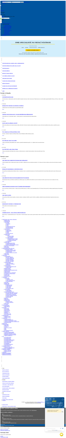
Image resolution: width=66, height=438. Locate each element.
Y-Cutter (7, 232)
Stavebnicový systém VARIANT (9, 245)
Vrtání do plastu (6, 254)
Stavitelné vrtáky (6, 283)
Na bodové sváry (6, 274)
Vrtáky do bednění (7, 289)
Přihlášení (3, 1)
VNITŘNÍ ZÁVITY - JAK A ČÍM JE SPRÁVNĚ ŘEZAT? (14, 212)
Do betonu (7, 235)
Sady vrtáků (6, 304)
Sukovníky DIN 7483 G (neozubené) (12, 292)
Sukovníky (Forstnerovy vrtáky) (9, 291)
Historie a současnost (5, 369)
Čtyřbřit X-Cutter (8, 230)
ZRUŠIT (1, 436)
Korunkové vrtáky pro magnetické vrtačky (10, 270)
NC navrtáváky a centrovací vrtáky (9, 273)
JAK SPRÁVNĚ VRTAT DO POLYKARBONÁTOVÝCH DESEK (15, 177)
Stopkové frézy (4, 323)
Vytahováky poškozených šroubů (9, 347)
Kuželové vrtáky (8, 267)
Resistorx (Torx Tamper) (8, 327)
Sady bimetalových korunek (8, 340)
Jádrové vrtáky (6, 246)
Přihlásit (22, 2)
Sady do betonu (6, 247)
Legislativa (4, 400)
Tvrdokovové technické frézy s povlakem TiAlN (11, 321)
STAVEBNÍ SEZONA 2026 (7, 97)
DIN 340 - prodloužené (9, 259)
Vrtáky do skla (6, 253)
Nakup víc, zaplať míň (7, 350)
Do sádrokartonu (8, 241)
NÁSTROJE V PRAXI (6, 34)
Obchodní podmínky (7, 33)
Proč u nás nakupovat (5, 371)
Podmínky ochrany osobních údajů (7, 399)
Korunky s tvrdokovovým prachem (11, 252)
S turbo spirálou (8, 286)
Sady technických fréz (7, 322)
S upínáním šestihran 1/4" (10, 258)
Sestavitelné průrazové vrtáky (10, 243)
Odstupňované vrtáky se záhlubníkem (10, 272)
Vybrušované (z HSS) (9, 279)
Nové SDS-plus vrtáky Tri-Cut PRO (9, 140)
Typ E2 (7, 225)
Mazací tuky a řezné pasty (8, 346)
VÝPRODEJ (4, 352)
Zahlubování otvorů (5, 315)
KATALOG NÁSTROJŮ (6, 23)
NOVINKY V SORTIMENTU (7, 348)
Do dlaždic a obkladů (9, 237)
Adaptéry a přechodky (5, 331)
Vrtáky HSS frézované (9, 263)
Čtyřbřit (7, 224)
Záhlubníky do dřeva (7, 317)
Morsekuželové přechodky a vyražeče (10, 333)
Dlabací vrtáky (6, 298)
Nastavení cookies (5, 404)
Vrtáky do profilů (7, 271)
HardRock (7, 231)
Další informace (34, 410)
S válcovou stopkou (7, 256)
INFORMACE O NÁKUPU (6, 27)
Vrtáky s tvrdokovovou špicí (10, 280)
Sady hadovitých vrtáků (9, 288)
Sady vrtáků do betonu (7, 337)
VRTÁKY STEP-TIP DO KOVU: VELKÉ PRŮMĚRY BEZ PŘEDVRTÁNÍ (17, 114)
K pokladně (2, 16)
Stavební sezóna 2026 (7, 351)
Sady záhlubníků (6, 343)
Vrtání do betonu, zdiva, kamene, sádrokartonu (9, 219)
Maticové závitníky (7, 310)
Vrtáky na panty (6, 303)
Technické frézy (4, 318)
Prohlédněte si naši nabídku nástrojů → (33, 50)
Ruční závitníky (6, 308)
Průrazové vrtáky (6, 242)
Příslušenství (8, 264)
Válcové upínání (8, 290)
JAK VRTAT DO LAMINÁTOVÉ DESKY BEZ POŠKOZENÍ (14, 160)
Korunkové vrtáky (7, 234)
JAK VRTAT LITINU (6, 195)
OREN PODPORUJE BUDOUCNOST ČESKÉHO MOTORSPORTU (16, 186)
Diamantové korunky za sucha (12, 239)
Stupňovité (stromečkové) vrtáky (11, 266)
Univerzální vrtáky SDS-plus (10, 226)
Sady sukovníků (8, 297)
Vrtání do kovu (4, 255)
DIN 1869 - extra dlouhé (10, 260)
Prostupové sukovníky (9, 296)
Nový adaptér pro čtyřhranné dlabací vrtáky (11, 131)
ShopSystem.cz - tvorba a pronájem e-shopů (9, 406)
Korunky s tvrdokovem (9, 302)
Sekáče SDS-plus (7, 305)
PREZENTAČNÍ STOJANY (6, 354)
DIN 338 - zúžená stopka (10, 257)
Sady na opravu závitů (7, 314)
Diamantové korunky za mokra (13, 238)
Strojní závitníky (6, 309)
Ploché (5, 329)
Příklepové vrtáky (7, 220)
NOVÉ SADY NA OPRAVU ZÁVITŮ (9, 123)
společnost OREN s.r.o (40, 402)
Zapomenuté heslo (26, 2)
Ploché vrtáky (6, 282)
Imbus (5, 328)
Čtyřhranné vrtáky (7, 299)
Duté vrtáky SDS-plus (9, 227)
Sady (3, 336)
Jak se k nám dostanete (5, 386)
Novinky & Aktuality (5, 93)
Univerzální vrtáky (7, 221)
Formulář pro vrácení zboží (6, 391)
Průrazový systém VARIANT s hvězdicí (12, 244)
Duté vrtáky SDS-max (9, 233)
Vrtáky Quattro (8, 287)
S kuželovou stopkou (7, 262)
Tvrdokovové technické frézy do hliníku (10, 320)
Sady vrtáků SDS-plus (9, 228)
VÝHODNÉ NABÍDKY (6, 349)
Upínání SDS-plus (9, 285)
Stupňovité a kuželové (7, 265)
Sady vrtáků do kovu (7, 276)
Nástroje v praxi (4, 156)
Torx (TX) (5, 326)
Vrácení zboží (6, 32)
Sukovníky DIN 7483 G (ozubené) (11, 293)
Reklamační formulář (5, 389)
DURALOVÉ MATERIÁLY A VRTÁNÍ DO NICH (12, 169)
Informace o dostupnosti (8, 30)
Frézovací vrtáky (6, 275)
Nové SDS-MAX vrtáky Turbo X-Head (10, 149)
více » (3, 100)
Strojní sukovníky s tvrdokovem (11, 294)
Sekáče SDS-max (7, 306)
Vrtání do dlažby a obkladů (8, 249)
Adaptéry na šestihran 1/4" (8, 335)
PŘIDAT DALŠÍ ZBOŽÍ (4, 429)
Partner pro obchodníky (7, 26)
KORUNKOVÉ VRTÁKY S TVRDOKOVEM (11, 203)
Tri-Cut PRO (8, 223)
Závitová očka (6, 311)
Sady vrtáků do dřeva (9, 281)
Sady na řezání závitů (7, 313)
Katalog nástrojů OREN (6, 378)
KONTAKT (4, 35)
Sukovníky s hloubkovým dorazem (11, 295)
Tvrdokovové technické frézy (8, 319)
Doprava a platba (6, 29)
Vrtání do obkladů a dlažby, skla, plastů (8, 248)
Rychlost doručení (7, 31)
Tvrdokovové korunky (7, 269)
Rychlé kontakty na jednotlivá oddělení (8, 381)
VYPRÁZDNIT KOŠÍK (4, 437)
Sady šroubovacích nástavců (8, 330)
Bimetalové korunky (7, 268)
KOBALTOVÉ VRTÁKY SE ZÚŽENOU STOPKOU (13, 105)
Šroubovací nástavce (5, 324)
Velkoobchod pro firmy (5, 373)
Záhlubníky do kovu (7, 316)
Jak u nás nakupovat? (7, 28)
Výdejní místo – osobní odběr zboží (7, 384)
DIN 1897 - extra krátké (10, 261)
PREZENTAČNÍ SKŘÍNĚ (6, 353)
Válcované (7, 278)
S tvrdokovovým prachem (12, 240)
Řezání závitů (4, 307)
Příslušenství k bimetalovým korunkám (10, 334)
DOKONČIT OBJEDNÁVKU (5, 430)
